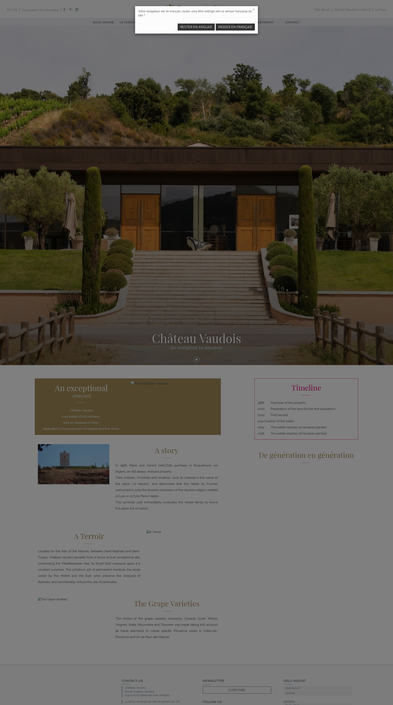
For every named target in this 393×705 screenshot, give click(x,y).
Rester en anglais (196, 27)
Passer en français (235, 27)
